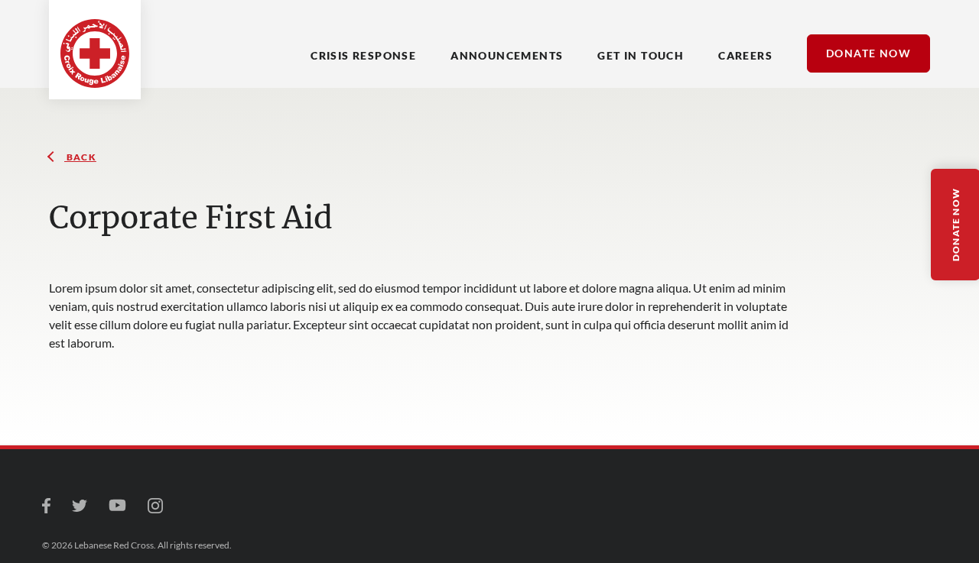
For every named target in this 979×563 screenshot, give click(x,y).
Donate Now (868, 53)
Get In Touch (640, 55)
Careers (745, 55)
